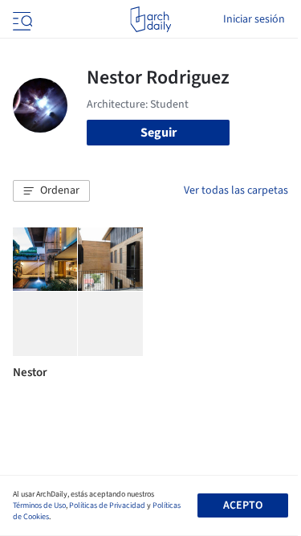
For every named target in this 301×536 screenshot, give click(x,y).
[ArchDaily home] (150, 19)
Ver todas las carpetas (236, 190)
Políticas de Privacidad (107, 505)
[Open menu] (21, 19)
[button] (51, 191)
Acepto (242, 505)
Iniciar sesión (254, 19)
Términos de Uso (39, 505)
